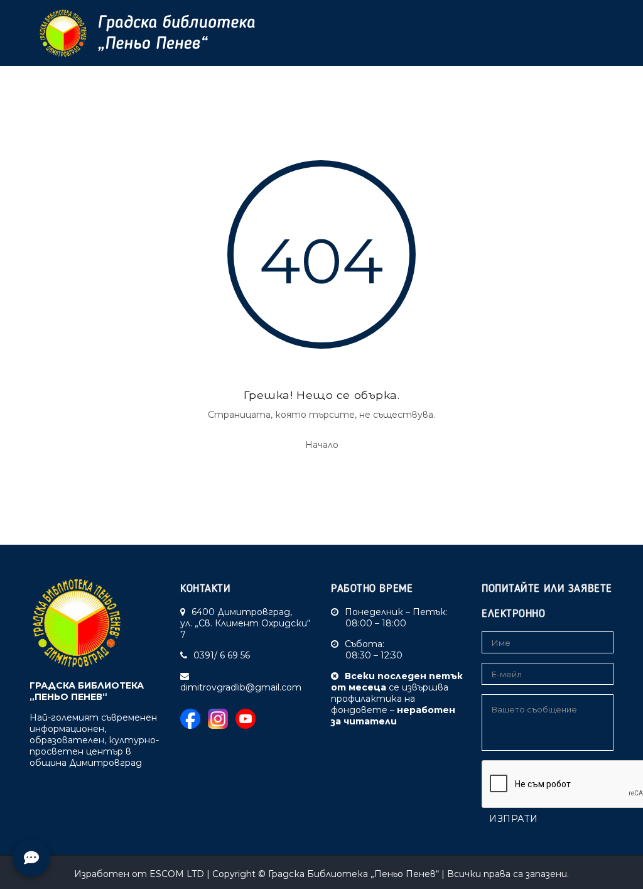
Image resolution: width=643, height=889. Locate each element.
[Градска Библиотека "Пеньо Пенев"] (143, 33)
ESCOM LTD (176, 874)
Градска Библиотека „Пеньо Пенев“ (353, 874)
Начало (321, 444)
